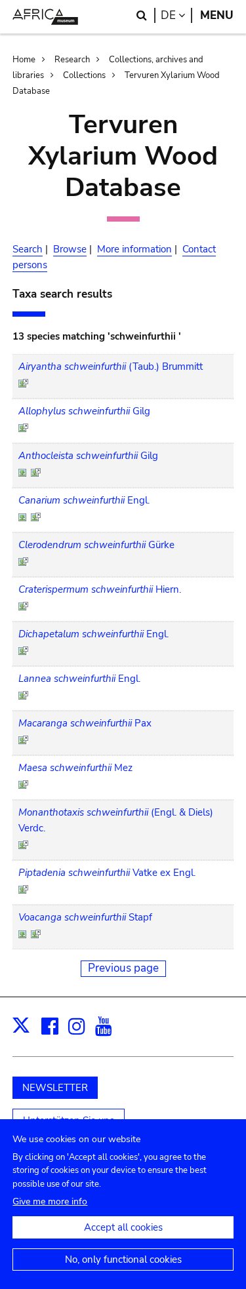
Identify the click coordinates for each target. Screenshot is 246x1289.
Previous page (123, 968)
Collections (84, 75)
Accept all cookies (123, 1227)
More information (134, 249)
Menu (217, 15)
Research (72, 60)
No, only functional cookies (123, 1259)
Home (23, 60)
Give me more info (49, 1201)
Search (27, 249)
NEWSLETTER (55, 1087)
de (176, 15)
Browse (70, 249)
